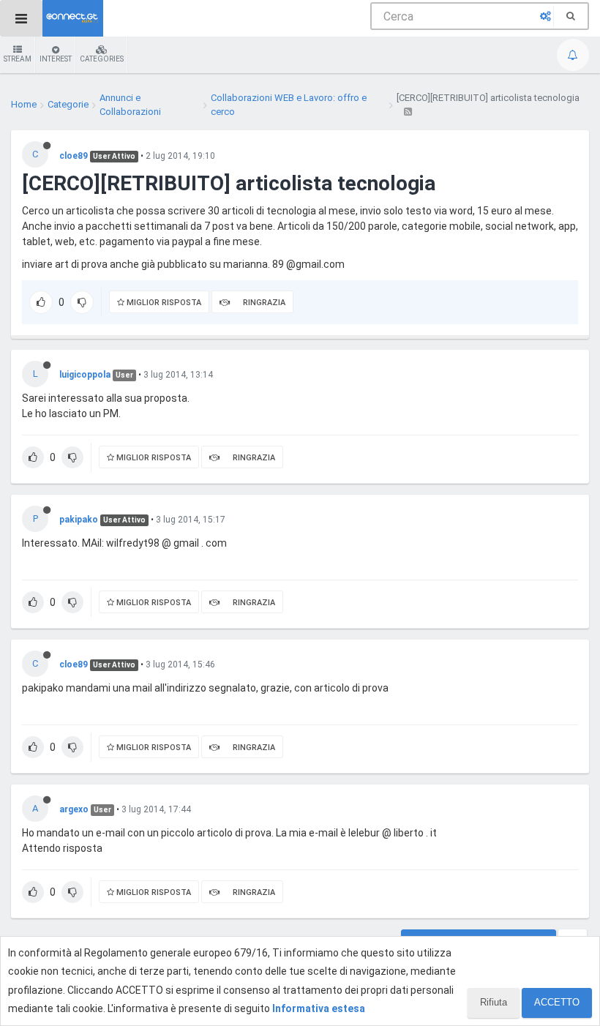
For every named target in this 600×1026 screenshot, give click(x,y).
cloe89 (73, 156)
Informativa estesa (318, 1008)
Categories (102, 59)
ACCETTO (557, 1002)
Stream (17, 59)
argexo (74, 809)
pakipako (78, 519)
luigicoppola (84, 375)
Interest (56, 59)
